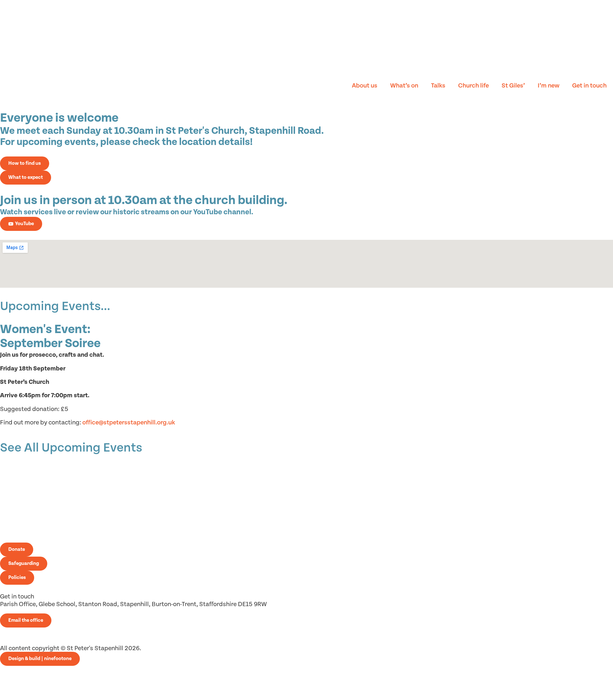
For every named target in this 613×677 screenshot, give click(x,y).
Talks (438, 85)
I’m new (548, 85)
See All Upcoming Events (71, 448)
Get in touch (589, 85)
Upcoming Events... (55, 306)
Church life (473, 85)
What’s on (404, 85)
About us (364, 85)
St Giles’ (513, 85)
